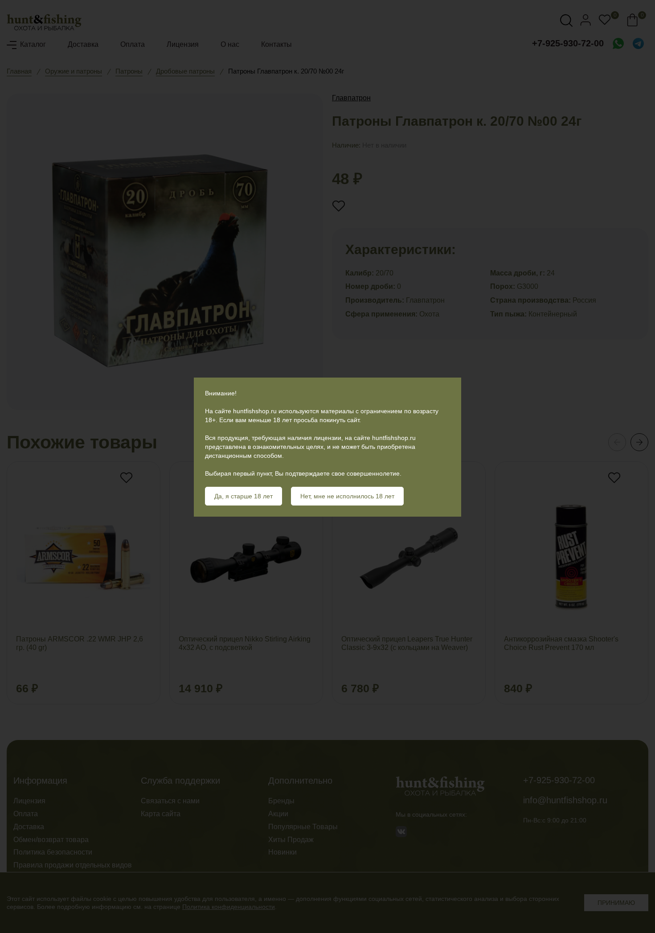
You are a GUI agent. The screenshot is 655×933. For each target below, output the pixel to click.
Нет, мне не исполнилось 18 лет (347, 496)
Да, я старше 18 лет (243, 496)
